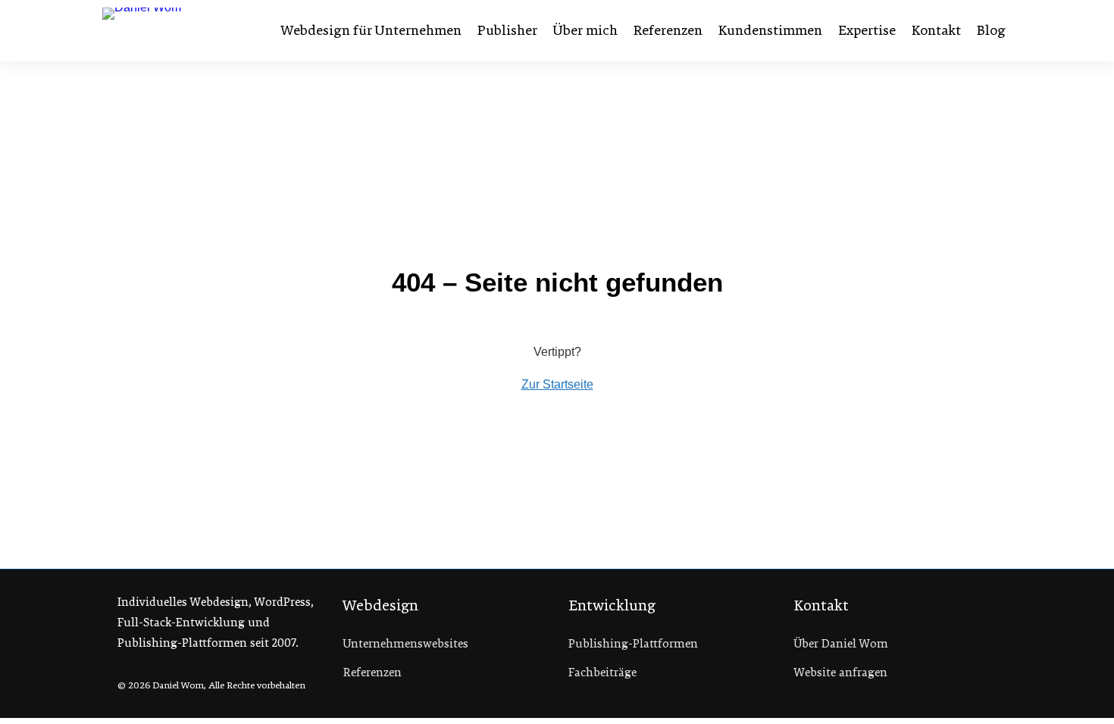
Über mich (585, 30)
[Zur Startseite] (180, 30)
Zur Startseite (557, 384)
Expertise (867, 30)
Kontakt (936, 30)
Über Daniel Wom (841, 644)
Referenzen (668, 30)
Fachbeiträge (602, 672)
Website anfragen (840, 672)
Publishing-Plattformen (633, 644)
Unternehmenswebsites (405, 644)
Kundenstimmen (770, 30)
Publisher (507, 30)
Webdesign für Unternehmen (371, 30)
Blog (991, 30)
